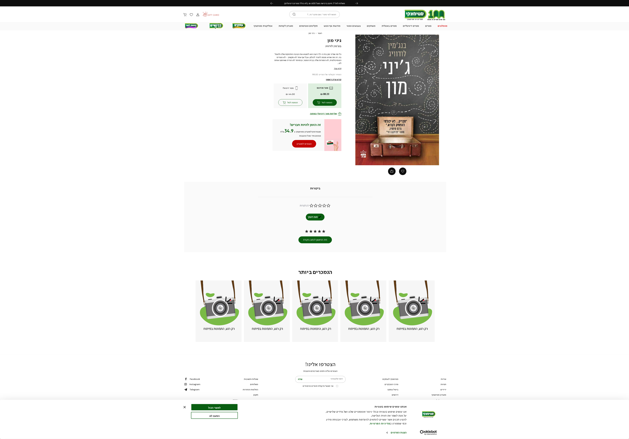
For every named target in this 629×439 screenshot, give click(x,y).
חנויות (443, 384)
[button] (442, 26)
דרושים (395, 394)
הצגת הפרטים (399, 432)
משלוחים (254, 384)
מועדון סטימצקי (438, 394)
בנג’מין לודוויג (333, 46)
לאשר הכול (214, 407)
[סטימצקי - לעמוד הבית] (425, 20)
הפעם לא (214, 415)
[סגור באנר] (184, 407)
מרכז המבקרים (391, 384)
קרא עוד (337, 68)
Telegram (195, 389)
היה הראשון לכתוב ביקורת (315, 239)
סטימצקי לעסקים (390, 379)
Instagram (194, 384)
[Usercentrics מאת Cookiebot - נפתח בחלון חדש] (428, 432)
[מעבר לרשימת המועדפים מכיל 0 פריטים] (191, 14)
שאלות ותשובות (251, 379)
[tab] (315, 188)
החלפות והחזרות (250, 389)
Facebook (195, 379)
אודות (443, 379)
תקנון (255, 394)
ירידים (443, 389)
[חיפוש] (294, 14)
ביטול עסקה (392, 389)
